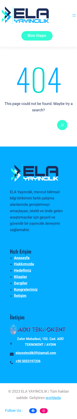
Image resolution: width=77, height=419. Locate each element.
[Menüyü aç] (74, 15)
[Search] (62, 125)
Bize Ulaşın (37, 36)
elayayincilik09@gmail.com (36, 353)
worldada (53, 398)
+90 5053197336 (28, 361)
